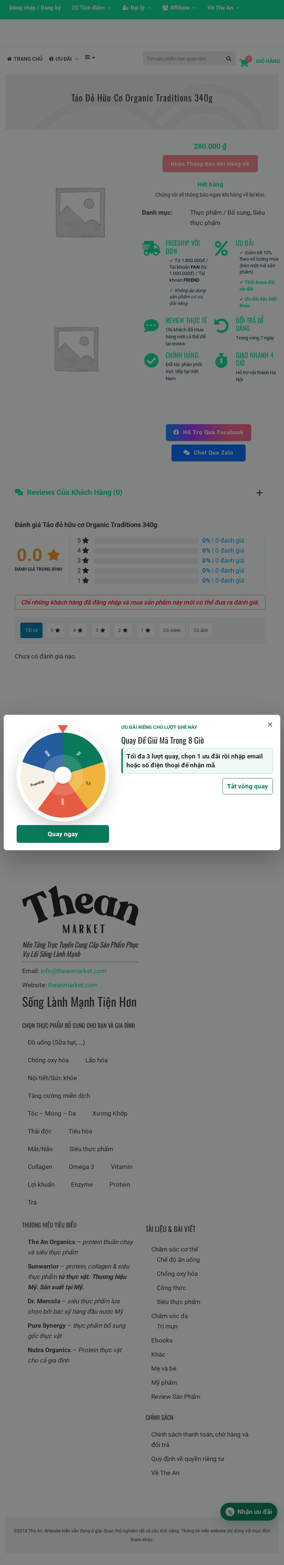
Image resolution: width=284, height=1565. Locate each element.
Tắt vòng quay (247, 786)
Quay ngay (63, 834)
